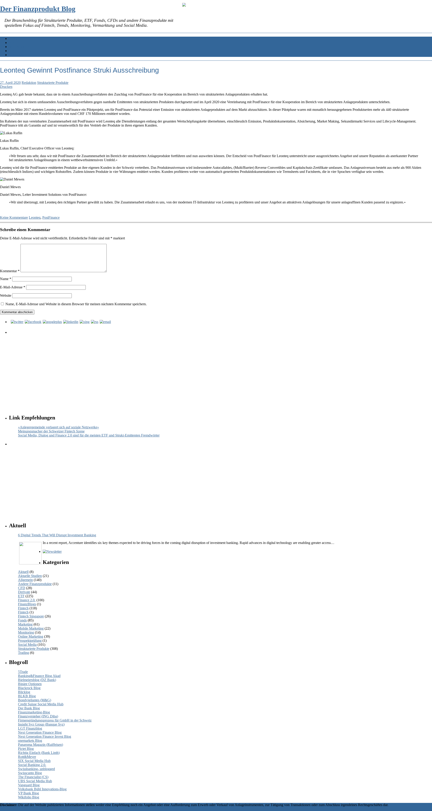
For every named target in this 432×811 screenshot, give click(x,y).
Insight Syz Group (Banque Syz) (41, 724)
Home (13, 38)
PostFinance (51, 217)
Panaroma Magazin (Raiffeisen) (40, 744)
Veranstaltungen (20, 47)
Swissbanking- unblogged (36, 769)
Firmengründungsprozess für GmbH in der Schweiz (55, 720)
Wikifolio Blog (28, 797)
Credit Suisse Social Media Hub (40, 704)
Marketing (25, 624)
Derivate (24, 592)
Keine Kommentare (14, 217)
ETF (21, 596)
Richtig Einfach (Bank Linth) (39, 753)
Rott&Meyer (27, 757)
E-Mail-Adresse (12, 287)
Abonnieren (17, 43)
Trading (23, 653)
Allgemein (25, 580)
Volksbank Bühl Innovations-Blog (42, 789)
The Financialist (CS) (33, 777)
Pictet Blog (26, 749)
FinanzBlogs (27, 604)
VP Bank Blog (28, 793)
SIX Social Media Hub (34, 761)
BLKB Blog (27, 696)
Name (5, 279)
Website (5, 295)
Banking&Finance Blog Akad (39, 676)
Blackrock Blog (29, 688)
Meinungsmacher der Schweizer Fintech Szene (51, 431)
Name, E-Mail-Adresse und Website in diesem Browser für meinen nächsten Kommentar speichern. (76, 304)
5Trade (23, 672)
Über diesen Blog (21, 51)
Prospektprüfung (30, 640)
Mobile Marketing (31, 628)
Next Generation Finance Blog (40, 732)
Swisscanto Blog (30, 773)
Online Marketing (30, 636)
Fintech (23, 608)
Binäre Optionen (30, 684)
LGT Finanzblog (30, 728)
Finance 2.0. (27, 600)
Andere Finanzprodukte (35, 584)
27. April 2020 (10, 83)
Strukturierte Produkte (52, 83)
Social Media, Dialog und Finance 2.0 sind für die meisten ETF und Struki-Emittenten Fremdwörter (89, 435)
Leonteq (34, 217)
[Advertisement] (145, 370)
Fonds (22, 620)
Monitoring (26, 632)
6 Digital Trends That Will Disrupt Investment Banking (57, 535)
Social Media (27, 644)
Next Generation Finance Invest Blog (44, 736)
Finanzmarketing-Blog (34, 712)
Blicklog (24, 692)
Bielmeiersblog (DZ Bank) (37, 680)
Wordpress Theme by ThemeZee (23, 809)
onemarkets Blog (30, 740)
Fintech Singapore (31, 616)
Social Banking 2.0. (32, 765)
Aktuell (23, 572)
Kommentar (10, 271)
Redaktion (29, 83)
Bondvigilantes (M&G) (34, 700)
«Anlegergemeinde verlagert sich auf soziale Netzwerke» (58, 427)
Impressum (17, 55)
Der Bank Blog (29, 708)
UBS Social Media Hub (35, 781)
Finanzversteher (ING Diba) (38, 716)
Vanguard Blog (29, 785)
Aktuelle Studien (30, 576)
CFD (21, 588)
